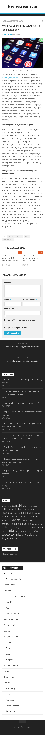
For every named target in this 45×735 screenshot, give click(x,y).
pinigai (24, 527)
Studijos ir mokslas (11, 665)
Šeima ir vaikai (9, 625)
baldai (5, 509)
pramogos (30, 527)
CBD (9, 509)
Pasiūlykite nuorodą (11, 619)
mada (27, 517)
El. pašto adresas (30, 300)
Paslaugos (10, 700)
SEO (35, 531)
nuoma (31, 520)
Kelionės (9, 608)
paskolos (6, 527)
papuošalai (38, 524)
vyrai (35, 535)
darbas (24, 509)
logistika (22, 517)
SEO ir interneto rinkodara (15, 596)
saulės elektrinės (28, 531)
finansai (36, 509)
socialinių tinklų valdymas (11, 78)
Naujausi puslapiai (22, 6)
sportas (39, 531)
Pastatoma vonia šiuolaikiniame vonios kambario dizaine (30, 258)
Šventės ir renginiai (13, 614)
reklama (27, 236)
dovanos (30, 509)
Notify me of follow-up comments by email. (20, 320)
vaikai (23, 535)
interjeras (7, 512)
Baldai (8, 654)
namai (17, 520)
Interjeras (9, 660)
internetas (11, 236)
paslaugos (19, 236)
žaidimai (14, 538)
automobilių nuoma (30, 506)
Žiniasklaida (10, 711)
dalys (12, 509)
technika (16, 534)
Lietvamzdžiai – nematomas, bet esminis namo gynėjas (10, 258)
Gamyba (9, 694)
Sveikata (7, 671)
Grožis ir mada (9, 585)
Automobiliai (8, 573)
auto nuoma (39, 506)
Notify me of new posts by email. (16, 328)
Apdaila (9, 642)
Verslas (19, 21)
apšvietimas (6, 506)
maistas (33, 516)
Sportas (7, 631)
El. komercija (11, 688)
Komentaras (9, 282)
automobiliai (17, 505)
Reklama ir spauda (13, 706)
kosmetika (38, 513)
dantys (18, 509)
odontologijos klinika (23, 523)
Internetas (8, 591)
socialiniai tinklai (8, 240)
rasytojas (8, 34)
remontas (9, 530)
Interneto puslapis (11, 308)
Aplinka (9, 648)
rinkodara (19, 531)
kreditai (5, 516)
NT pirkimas (25, 521)
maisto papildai (7, 521)
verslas (29, 534)
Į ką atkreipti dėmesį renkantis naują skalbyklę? (21, 403)
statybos (6, 534)
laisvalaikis (13, 516)
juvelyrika (22, 513)
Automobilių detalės (13, 579)
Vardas (7, 300)
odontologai (7, 524)
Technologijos (8, 21)
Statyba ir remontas (11, 637)
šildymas (6, 538)
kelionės (29, 512)
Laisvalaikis (8, 602)
